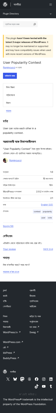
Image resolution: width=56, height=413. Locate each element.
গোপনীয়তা (7, 306)
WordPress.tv (12, 332)
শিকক (5, 316)
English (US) (47, 204)
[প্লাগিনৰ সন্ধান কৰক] (35, 24)
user (43, 218)
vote (50, 218)
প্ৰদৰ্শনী (32, 290)
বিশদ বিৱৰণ (10, 87)
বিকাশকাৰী (6, 327)
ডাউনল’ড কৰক (10, 75)
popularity (47, 211)
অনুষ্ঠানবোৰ (34, 321)
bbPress (9, 352)
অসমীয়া (13, 371)
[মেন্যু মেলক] (51, 4)
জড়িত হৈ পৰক (35, 316)
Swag (34, 332)
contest (37, 211)
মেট (6, 347)
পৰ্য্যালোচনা (10, 95)
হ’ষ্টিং (5, 301)
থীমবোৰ (32, 295)
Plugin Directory (11, 13)
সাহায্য (8, 110)
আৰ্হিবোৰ (33, 306)
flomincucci (9, 67)
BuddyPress (11, 358)
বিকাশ (8, 102)
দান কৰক (34, 327)
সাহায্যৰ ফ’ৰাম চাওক (11, 271)
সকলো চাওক (48, 249)
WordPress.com (13, 342)
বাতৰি (5, 295)
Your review (9, 249)
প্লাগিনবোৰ (34, 301)
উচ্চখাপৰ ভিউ (8, 226)
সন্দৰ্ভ (5, 290)
